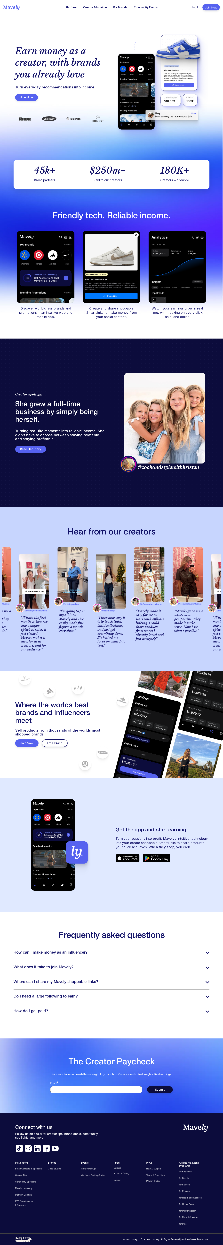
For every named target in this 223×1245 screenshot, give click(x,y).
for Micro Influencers (189, 1217)
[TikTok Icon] (19, 1148)
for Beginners (185, 1171)
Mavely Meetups (88, 1168)
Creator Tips (21, 1175)
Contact (117, 1179)
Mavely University (23, 1188)
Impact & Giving (121, 1173)
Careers (117, 1167)
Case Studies (54, 1168)
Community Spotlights (25, 1181)
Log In (195, 7)
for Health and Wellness (190, 1197)
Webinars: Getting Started (93, 1175)
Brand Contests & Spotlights (28, 1168)
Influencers (21, 1162)
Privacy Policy (153, 1180)
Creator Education (95, 7)
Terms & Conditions (155, 1175)
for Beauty (184, 1178)
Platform (71, 7)
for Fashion (184, 1184)
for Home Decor (186, 1204)
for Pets (183, 1223)
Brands (52, 1162)
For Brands (120, 7)
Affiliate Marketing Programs (189, 1164)
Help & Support (153, 1168)
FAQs (149, 1162)
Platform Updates (23, 1194)
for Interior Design (187, 1210)
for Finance (184, 1191)
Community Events (146, 7)
